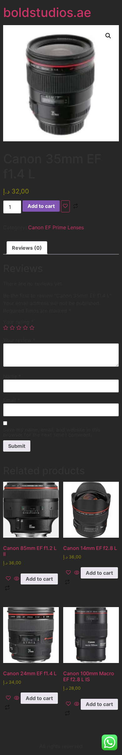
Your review (19, 340)
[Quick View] (17, 579)
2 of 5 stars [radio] (12, 327)
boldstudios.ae (47, 12)
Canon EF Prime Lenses (56, 227)
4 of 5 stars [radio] (25, 327)
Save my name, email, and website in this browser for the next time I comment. (51, 432)
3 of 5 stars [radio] (18, 327)
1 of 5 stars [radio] (5, 327)
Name (12, 376)
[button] (108, 35)
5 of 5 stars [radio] (31, 327)
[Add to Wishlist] (65, 206)
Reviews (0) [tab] (27, 248)
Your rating (18, 321)
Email (11, 400)
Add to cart (41, 206)
